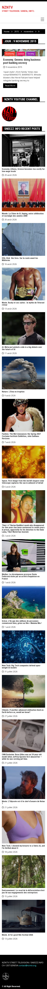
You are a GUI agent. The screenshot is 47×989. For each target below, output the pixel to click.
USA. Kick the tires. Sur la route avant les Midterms (20, 259)
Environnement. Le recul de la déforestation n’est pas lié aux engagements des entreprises (23, 891)
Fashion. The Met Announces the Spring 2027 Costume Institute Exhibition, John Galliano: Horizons (21, 436)
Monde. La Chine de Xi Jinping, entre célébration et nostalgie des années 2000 (23, 214)
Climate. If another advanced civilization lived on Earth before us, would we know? (22, 711)
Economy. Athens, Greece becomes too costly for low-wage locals (23, 170)
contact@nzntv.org (27, 965)
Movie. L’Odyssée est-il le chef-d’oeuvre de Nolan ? (23, 802)
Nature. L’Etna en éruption (13, 391)
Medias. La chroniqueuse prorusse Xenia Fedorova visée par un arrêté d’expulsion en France (20, 576)
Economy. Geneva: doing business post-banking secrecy (21, 61)
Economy (10, 53)
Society (31, 53)
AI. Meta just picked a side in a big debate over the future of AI (22, 348)
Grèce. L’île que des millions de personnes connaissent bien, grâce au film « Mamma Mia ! (22, 622)
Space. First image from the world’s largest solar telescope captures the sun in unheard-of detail (23, 482)
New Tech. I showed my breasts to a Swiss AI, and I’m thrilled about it (23, 847)
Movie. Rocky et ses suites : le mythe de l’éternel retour (23, 303)
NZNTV (7, 7)
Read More (10, 85)
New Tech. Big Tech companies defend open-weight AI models (21, 666)
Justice (21, 53)
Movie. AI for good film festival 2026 (17, 935)
